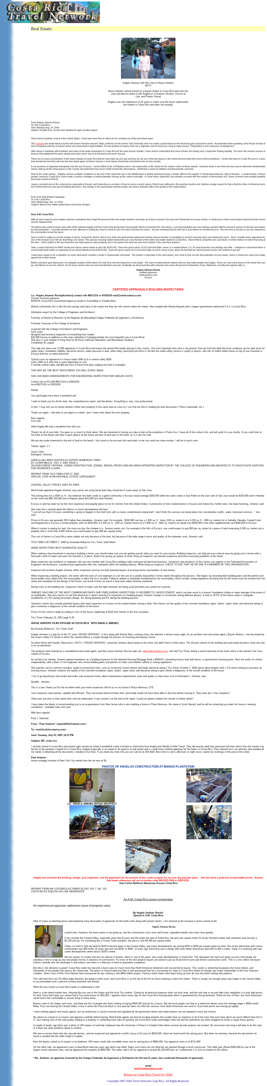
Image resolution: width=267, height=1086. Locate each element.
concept (40, 143)
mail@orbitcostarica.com (148, 1068)
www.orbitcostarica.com (155, 651)
